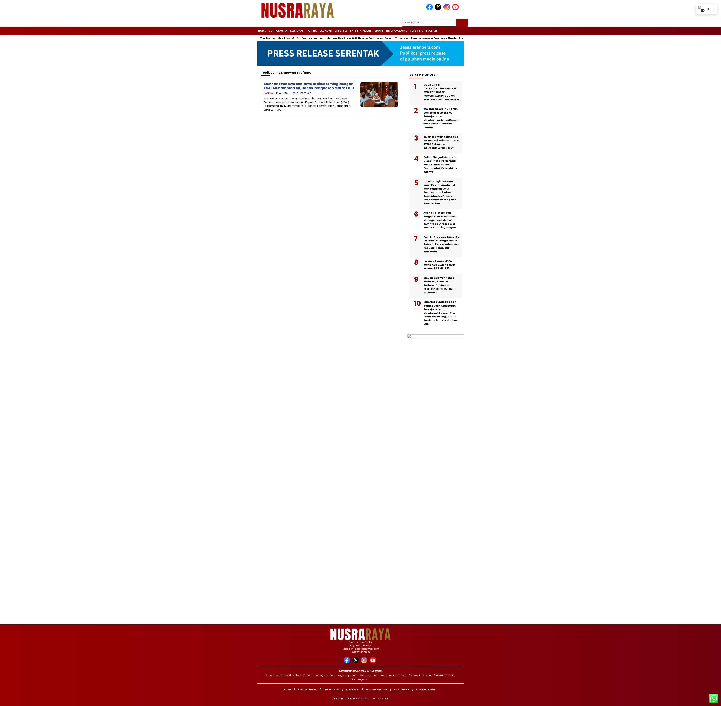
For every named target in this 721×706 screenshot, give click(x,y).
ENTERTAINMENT (360, 30)
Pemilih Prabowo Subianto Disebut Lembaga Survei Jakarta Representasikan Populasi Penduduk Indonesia (441, 244)
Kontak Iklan (425, 689)
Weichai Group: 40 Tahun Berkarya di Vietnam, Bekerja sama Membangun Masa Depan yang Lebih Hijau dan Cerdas (440, 118)
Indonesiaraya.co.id (278, 675)
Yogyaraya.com (347, 675)
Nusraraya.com (360, 679)
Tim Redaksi (331, 689)
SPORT (378, 30)
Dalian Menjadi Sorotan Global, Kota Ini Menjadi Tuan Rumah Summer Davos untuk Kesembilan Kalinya (440, 164)
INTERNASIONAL (396, 30)
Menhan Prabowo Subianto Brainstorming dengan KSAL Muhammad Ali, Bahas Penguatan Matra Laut (309, 85)
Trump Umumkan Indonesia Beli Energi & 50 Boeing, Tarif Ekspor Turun (324, 38)
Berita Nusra (278, 30)
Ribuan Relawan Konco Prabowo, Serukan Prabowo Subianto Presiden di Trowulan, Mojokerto (438, 285)
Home (262, 30)
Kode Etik (352, 689)
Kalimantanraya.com (394, 675)
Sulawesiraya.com (420, 675)
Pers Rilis (416, 30)
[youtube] (456, 9)
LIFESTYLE (341, 30)
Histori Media (307, 689)
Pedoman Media (376, 689)
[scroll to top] (696, 700)
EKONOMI (326, 30)
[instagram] (447, 9)
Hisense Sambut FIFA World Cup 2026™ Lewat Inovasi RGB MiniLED (439, 264)
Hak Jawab (401, 689)
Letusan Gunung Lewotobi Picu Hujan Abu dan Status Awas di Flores (421, 38)
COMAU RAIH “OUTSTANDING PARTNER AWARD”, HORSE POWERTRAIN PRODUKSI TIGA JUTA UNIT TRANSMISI (441, 92)
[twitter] (439, 9)
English (431, 30)
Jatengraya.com (325, 675)
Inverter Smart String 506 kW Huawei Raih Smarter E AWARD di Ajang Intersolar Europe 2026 (441, 142)
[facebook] (430, 9)
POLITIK (312, 30)
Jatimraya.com (369, 675)
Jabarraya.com (302, 675)
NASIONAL (297, 30)
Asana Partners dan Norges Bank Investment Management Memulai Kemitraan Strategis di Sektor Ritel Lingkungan (440, 220)
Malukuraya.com (444, 675)
